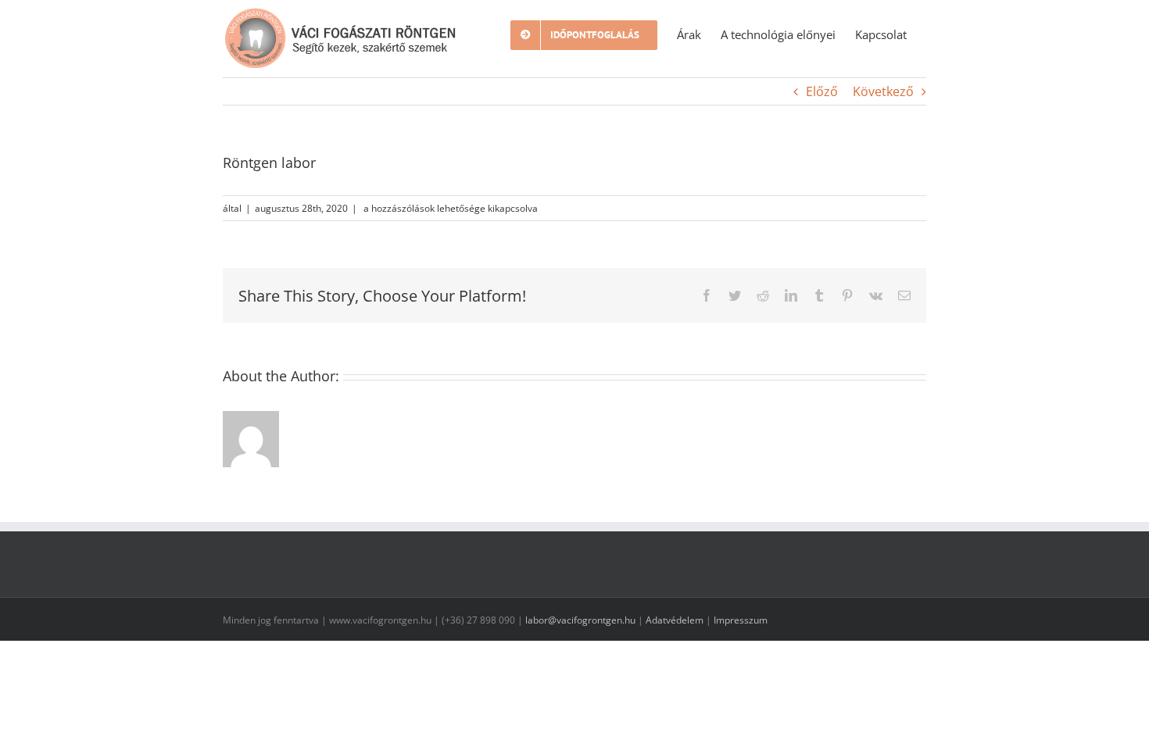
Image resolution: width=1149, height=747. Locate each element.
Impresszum (741, 620)
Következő (883, 91)
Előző (822, 91)
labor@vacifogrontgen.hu (580, 620)
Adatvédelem (674, 620)
